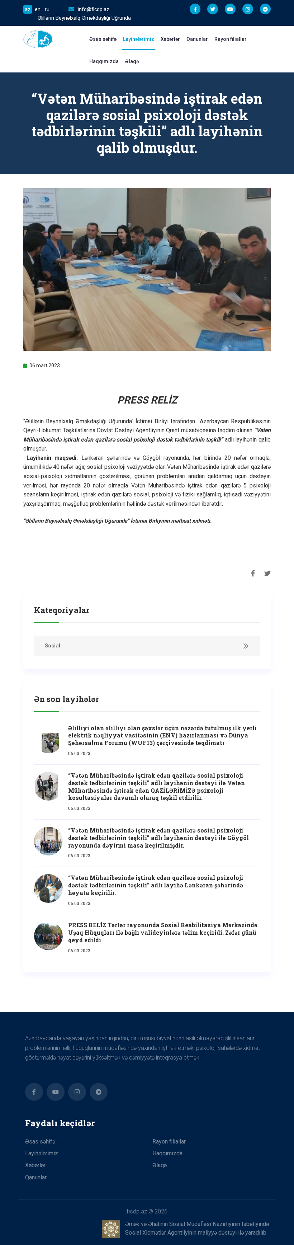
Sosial (52, 645)
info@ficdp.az (93, 9)
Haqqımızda (104, 61)
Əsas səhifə (103, 39)
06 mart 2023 (44, 365)
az (27, 9)
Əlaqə (132, 61)
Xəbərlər (170, 39)
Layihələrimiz (138, 39)
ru (47, 9)
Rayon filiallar (230, 39)
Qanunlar (197, 39)
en (38, 9)
